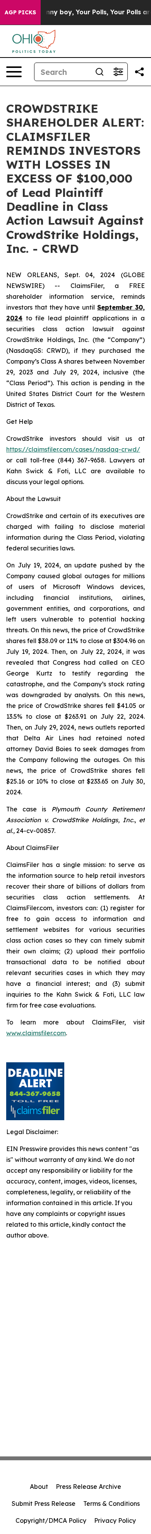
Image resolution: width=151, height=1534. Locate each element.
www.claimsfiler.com (36, 1033)
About (39, 1486)
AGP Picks (20, 12)
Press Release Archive (88, 1486)
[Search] (99, 72)
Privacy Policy (115, 1520)
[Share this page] (139, 72)
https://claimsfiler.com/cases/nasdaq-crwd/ (73, 449)
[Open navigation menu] (14, 72)
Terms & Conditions (111, 1503)
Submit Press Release (44, 1503)
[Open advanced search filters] (118, 72)
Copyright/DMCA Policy (50, 1520)
